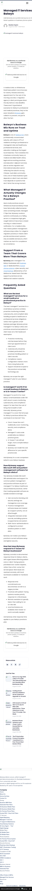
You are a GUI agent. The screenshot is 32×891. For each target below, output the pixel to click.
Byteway (18, 113)
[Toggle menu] (27, 3)
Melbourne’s (20, 135)
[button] (16, 889)
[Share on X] (15, 664)
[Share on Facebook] (11, 664)
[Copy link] (19, 664)
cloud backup (8, 271)
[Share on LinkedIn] (7, 664)
